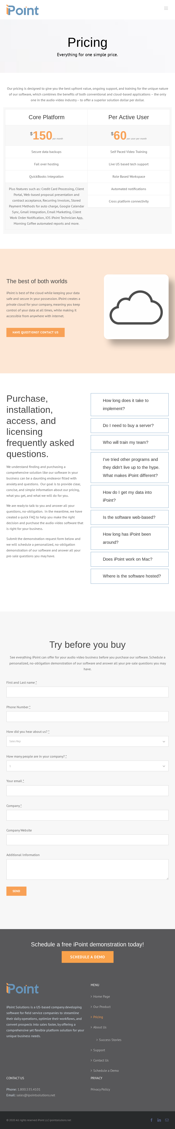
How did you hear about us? (28, 731)
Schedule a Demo (106, 1070)
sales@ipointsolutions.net (35, 1095)
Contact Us (101, 1060)
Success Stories (110, 1040)
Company (14, 805)
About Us (99, 1027)
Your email (15, 781)
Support (99, 1050)
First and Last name (21, 682)
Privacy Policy (100, 1089)
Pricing (98, 1017)
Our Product (102, 1006)
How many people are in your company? (36, 756)
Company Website (19, 830)
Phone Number (18, 707)
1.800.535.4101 (29, 1089)
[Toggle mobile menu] (166, 8)
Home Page (101, 996)
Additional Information (23, 855)
